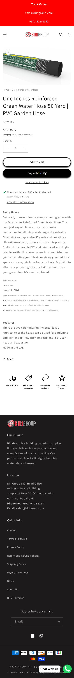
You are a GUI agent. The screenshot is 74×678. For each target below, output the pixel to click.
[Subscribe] (59, 621)
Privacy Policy (15, 547)
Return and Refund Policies (23, 555)
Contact (12, 530)
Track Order (39, 4)
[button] (5, 34)
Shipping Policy (16, 564)
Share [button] (10, 359)
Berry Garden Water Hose (25, 89)
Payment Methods (17, 572)
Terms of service (18, 672)
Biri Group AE (24, 666)
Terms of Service (17, 538)
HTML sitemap (15, 597)
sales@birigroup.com (39, 13)
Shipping (7, 134)
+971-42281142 (38, 21)
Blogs (10, 581)
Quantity (7, 140)
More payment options (37, 182)
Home (6, 89)
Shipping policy (36, 672)
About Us (12, 589)
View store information (20, 202)
